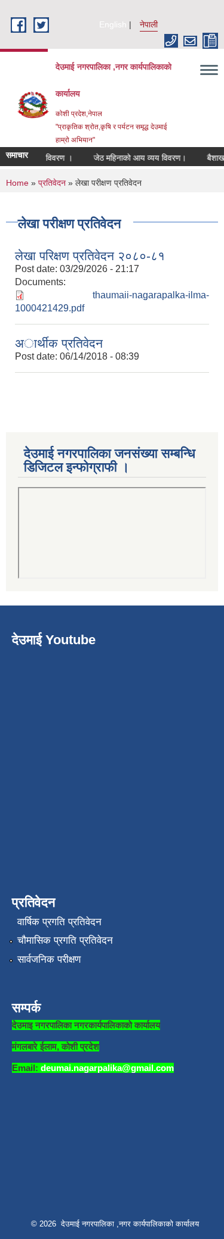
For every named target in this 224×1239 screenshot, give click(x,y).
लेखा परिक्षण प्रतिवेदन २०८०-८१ (90, 256)
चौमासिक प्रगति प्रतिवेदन (65, 940)
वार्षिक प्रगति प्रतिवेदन (59, 922)
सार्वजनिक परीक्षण (49, 959)
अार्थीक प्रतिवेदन (59, 343)
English (113, 24)
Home (17, 183)
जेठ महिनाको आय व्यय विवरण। (136, 158)
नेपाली (149, 24)
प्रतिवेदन (52, 183)
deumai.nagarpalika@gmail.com (107, 1068)
